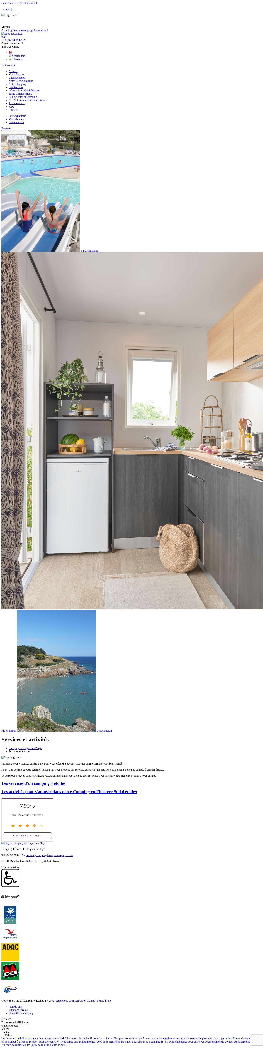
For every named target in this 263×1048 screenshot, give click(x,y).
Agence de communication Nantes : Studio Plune (83, 1000)
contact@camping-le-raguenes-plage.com (49, 855)
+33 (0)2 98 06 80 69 (13, 40)
